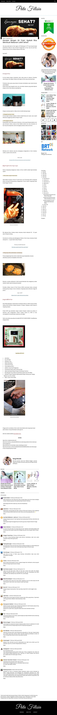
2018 (44, 212)
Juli (44, 185)
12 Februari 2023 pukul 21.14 (19, 569)
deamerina (5, 508)
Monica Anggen (6, 622)
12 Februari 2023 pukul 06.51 (24, 517)
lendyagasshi (6, 648)
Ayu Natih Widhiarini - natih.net (10, 517)
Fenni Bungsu (6, 552)
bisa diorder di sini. (17, 433)
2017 (44, 214)
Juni (44, 186)
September (46, 181)
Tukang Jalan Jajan (7, 543)
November (46, 178)
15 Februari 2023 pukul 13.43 (23, 659)
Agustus (45, 183)
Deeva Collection (7, 527)
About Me (8, 1)
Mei (44, 188)
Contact (13, 1)
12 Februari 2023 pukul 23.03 (12, 613)
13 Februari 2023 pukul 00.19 (16, 630)
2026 (44, 172)
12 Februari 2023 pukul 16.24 (19, 535)
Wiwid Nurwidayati (7, 578)
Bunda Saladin (6, 497)
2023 (44, 177)
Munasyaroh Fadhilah (8, 604)
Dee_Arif (5, 587)
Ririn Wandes (6, 630)
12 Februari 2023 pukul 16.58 (18, 543)
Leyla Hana (6, 595)
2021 (44, 207)
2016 (44, 215)
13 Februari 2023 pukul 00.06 (17, 622)
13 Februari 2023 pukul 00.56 (16, 648)
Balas (4, 505)
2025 (44, 173)
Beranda (3, 1)
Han (4, 613)
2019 (44, 211)
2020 (44, 209)
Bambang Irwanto (7, 669)
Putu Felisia (28, 9)
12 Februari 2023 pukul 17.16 (16, 552)
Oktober (45, 180)
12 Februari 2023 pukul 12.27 (17, 527)
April (45, 189)
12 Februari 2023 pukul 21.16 (18, 578)
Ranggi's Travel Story (8, 535)
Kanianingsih (6, 640)
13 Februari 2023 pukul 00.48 (16, 640)
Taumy (4, 560)
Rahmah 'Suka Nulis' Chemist (10, 659)
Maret (45, 191)
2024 (44, 175)
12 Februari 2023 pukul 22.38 (20, 604)
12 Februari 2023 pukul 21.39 (13, 587)
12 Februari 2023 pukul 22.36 (15, 595)
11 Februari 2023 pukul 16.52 (15, 508)
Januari (45, 204)
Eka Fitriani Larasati (7, 569)
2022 (44, 206)
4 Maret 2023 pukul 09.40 (17, 669)
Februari (45, 193)
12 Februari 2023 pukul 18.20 (13, 560)
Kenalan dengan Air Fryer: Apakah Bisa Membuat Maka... (48, 202)
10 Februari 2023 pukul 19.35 (16, 497)
